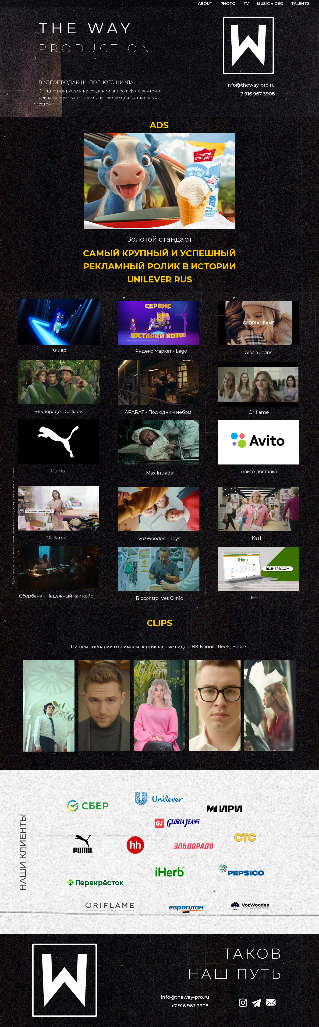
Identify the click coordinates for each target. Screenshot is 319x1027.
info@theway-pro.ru (251, 85)
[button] (159, 181)
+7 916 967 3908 (256, 94)
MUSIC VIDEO (270, 3)
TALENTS (300, 3)
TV (246, 3)
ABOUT (205, 3)
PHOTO (227, 3)
